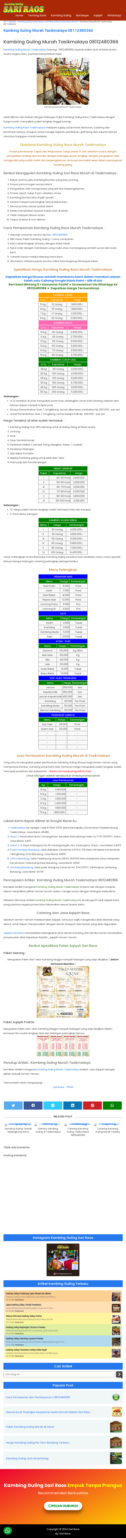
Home (19, 15)
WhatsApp (114, 15)
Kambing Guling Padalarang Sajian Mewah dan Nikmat (28, 1293)
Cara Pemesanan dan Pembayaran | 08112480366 (38, 1397)
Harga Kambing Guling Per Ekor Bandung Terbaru (37, 1443)
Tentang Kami (37, 15)
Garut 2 (14, 845)
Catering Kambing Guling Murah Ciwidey (107, 1130)
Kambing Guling (61, 15)
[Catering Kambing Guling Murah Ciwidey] (107, 1124)
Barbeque (82, 15)
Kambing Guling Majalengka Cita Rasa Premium (25, 1327)
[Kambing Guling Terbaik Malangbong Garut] (18, 1124)
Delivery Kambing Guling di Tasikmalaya (48, 1130)
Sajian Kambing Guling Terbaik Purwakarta (23, 1304)
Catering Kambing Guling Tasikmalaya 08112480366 (78, 1132)
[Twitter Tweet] (13, 1105)
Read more (19, 1300)
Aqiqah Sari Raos (13, 933)
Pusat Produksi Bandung (24, 849)
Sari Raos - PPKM (63, 1087)
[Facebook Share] (33, 1105)
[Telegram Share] (53, 1105)
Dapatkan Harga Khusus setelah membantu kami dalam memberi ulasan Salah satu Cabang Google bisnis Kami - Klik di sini (63, 279)
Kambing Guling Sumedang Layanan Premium (24, 1338)
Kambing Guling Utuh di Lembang (27, 1458)
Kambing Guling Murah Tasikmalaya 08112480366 (48, 30)
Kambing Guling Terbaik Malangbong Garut (18, 1130)
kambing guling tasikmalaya (30, 22)
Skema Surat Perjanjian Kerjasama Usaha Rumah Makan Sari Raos (48, 1412)
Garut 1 (14, 836)
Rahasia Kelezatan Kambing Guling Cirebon (24, 1316)
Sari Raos (74, 1529)
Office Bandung (19, 858)
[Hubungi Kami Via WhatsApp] (7, 1531)
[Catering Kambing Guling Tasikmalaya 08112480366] (78, 1124)
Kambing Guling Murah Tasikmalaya (24, 49)
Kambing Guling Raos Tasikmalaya (24, 127)
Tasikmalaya (17, 827)
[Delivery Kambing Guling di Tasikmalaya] (48, 1124)
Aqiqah (98, 15)
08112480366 (59, 234)
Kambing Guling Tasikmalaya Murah (61, 22)
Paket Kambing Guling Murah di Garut (30, 1427)
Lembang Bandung (21, 867)
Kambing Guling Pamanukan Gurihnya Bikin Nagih (26, 1349)
